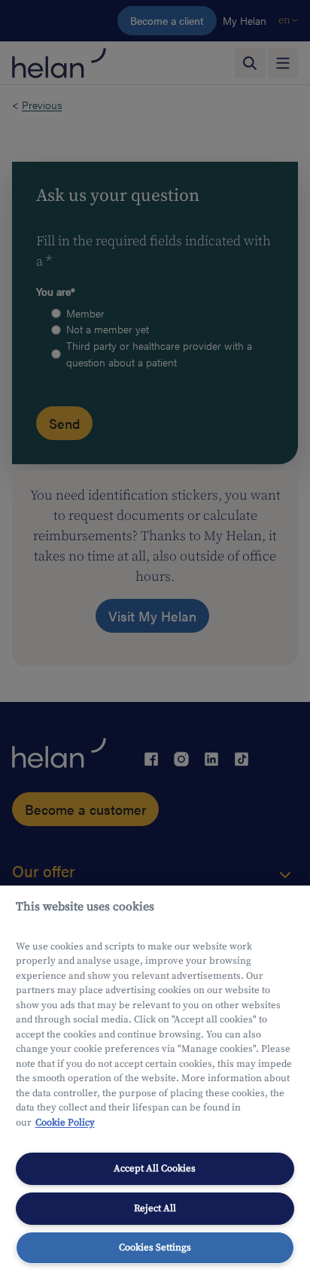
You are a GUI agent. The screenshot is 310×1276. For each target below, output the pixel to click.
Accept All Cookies (155, 1168)
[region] (155, 1081)
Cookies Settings (155, 1247)
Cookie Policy (65, 1122)
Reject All (155, 1208)
